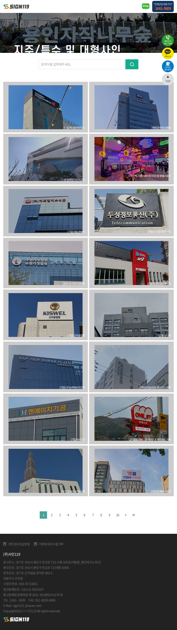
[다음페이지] (126, 515)
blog (92, 611)
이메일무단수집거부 (50, 544)
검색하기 (131, 64)
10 (117, 515)
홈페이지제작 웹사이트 (75, 611)
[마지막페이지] (133, 515)
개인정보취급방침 (19, 544)
